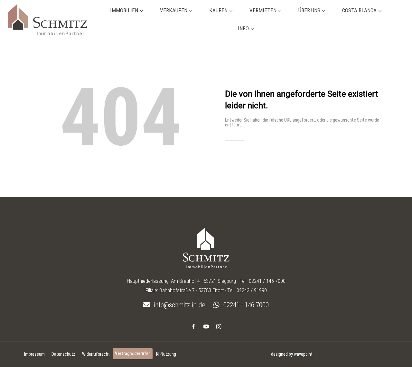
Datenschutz (63, 354)
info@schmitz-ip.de (178, 305)
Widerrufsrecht (96, 354)
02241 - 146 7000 (245, 305)
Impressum (34, 354)
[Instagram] (218, 326)
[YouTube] (206, 326)
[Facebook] (193, 326)
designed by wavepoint (292, 354)
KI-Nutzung (166, 354)
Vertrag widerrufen (133, 353)
